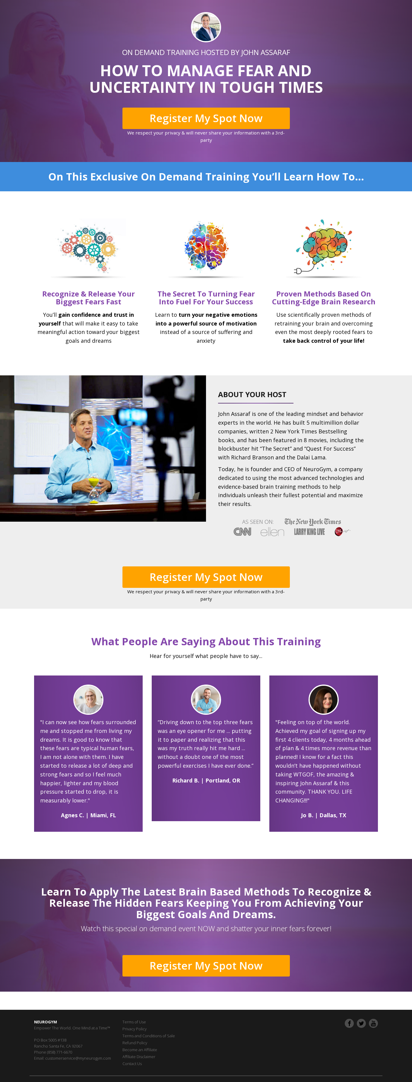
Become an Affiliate (139, 1049)
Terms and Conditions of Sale (148, 1035)
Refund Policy (134, 1042)
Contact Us (132, 1063)
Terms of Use (134, 1022)
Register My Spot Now (206, 118)
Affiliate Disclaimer (138, 1056)
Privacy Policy (134, 1029)
